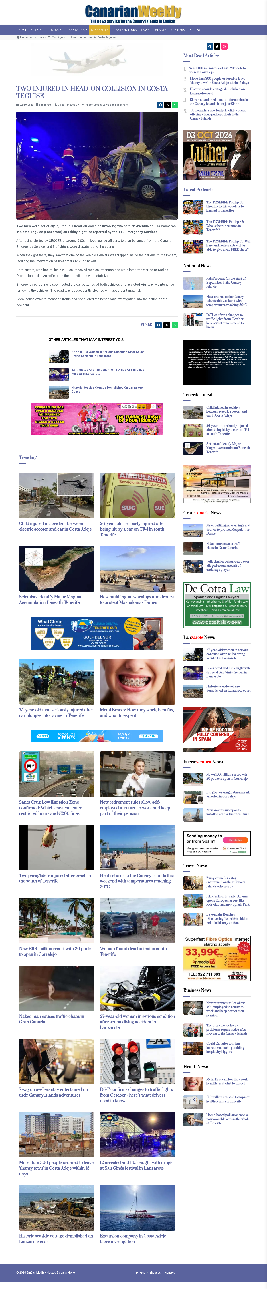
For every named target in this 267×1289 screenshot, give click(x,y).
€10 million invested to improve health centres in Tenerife (228, 1099)
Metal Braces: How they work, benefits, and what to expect (227, 1081)
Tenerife (56, 30)
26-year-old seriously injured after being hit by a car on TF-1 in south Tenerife (132, 529)
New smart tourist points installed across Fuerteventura (227, 812)
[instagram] (224, 46)
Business (177, 30)
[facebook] (160, 105)
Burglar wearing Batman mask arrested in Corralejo (228, 795)
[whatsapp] (175, 105)
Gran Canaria (77, 30)
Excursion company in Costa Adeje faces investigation (133, 1238)
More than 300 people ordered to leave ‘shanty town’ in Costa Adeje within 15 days (56, 1168)
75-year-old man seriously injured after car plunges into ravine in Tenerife (56, 712)
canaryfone (68, 1272)
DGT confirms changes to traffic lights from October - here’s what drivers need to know (136, 1095)
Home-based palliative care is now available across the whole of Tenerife (228, 1119)
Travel (145, 30)
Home (22, 30)
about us (155, 1272)
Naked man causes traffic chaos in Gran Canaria (51, 1019)
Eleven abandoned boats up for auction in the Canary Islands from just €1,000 (219, 102)
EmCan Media (36, 1272)
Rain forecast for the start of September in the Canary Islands (226, 283)
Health (161, 30)
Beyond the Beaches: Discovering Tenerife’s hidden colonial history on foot (227, 919)
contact (170, 1272)
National (38, 30)
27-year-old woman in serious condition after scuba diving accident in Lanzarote (137, 1022)
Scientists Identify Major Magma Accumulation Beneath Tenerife (50, 599)
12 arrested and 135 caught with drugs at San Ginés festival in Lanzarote (136, 1165)
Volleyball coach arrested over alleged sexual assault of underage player (227, 566)
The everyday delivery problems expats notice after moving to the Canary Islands (226, 1029)
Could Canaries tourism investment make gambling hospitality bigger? (225, 1048)
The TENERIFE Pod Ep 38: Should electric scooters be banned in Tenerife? (225, 206)
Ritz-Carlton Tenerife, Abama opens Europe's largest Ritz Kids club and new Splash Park (228, 900)
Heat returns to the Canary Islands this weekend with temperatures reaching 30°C (137, 881)
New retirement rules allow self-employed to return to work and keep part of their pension (135, 808)
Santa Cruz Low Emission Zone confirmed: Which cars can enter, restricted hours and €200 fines (50, 808)
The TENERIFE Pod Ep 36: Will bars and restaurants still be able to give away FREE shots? (228, 246)
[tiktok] (217, 46)
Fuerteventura (124, 30)
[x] (167, 105)
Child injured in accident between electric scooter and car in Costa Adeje (55, 526)
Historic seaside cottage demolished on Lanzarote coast (228, 689)
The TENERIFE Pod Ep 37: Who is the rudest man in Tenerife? (225, 226)
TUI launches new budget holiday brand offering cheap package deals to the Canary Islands (218, 114)
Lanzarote (99, 30)
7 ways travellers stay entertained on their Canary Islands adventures (53, 1092)
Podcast (195, 30)
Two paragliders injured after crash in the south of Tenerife (55, 878)
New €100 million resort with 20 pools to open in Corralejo (55, 951)
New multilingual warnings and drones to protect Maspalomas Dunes (137, 599)
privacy (140, 1272)
